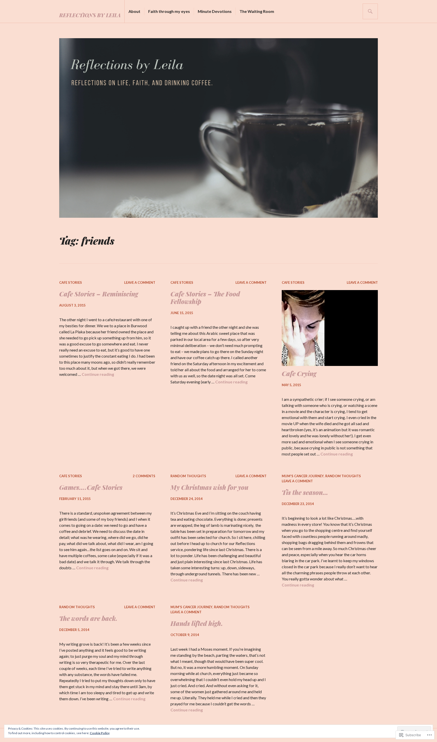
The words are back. (88, 618)
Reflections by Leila (90, 15)
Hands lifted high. (196, 623)
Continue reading (98, 374)
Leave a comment (139, 282)
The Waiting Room (256, 11)
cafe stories (70, 282)
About (134, 11)
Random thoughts (188, 476)
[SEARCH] (370, 11)
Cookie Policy (100, 733)
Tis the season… (305, 492)
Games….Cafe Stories (90, 487)
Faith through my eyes (169, 11)
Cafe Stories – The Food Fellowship (205, 297)
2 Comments (144, 476)
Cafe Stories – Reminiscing (98, 294)
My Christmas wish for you (209, 487)
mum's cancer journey (303, 476)
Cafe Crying (299, 373)
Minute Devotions (215, 11)
